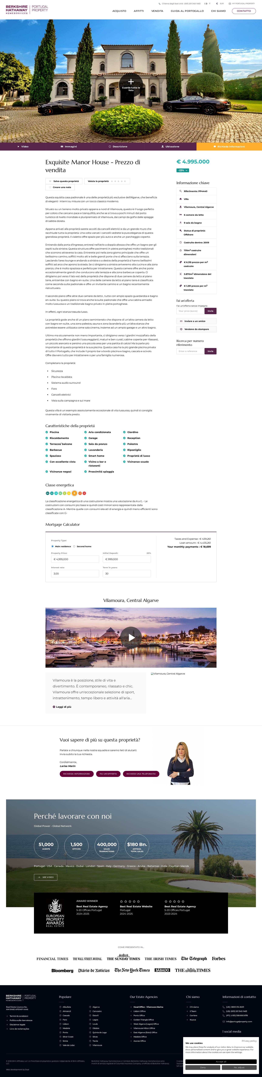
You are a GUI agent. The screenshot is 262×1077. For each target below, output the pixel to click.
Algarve (96, 1007)
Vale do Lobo (69, 1045)
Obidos (96, 1028)
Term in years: (110, 567)
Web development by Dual (17, 1070)
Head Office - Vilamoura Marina (148, 1007)
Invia (210, 311)
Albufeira (67, 1007)
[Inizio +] (27, 9)
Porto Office (139, 1015)
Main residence (63, 546)
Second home (83, 546)
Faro (65, 1020)
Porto (65, 1032)
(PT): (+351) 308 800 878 (237, 1015)
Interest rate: (57, 567)
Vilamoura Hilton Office (144, 1028)
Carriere (193, 1015)
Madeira (66, 1028)
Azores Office (140, 1041)
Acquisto (119, 11)
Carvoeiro (97, 1011)
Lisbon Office (140, 1011)
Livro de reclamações (19, 1029)
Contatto (244, 11)
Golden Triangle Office (144, 1020)
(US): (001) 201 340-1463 (236, 1011)
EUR (220, 3)
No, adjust (239, 1067)
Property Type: (59, 540)
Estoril (95, 1015)
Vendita (157, 11)
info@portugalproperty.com (239, 1021)
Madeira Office (140, 1037)
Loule (95, 1024)
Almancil (67, 1011)
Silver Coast (68, 1037)
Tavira (95, 1041)
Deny (203, 1067)
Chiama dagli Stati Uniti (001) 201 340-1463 (181, 3)
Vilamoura (97, 1045)
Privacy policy (249, 1041)
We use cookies (194, 1043)
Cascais (66, 1015)
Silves (95, 1037)
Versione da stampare (197, 329)
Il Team (193, 1011)
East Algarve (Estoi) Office (145, 1032)
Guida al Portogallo (187, 11)
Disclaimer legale (17, 1024)
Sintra (65, 1041)
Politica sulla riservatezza (21, 1020)
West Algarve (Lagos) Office (146, 1024)
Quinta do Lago (100, 1032)
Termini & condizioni (19, 1016)
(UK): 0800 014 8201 (235, 1007)
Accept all (221, 1061)
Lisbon (66, 1024)
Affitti (139, 11)
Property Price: (59, 553)
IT (209, 4)
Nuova (193, 1020)
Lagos (95, 1020)
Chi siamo (218, 11)
